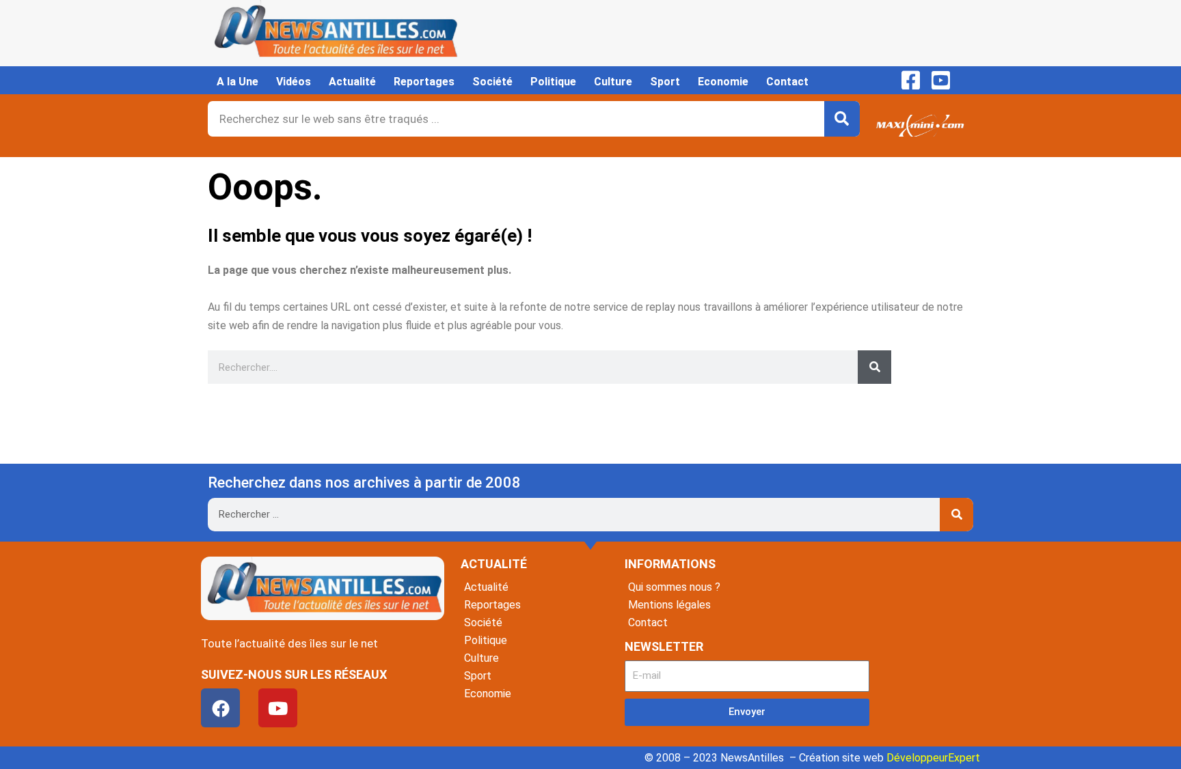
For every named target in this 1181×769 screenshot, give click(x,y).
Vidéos (293, 81)
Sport (665, 81)
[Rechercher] (842, 119)
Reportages (424, 81)
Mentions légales (669, 604)
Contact (787, 81)
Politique (553, 81)
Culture (613, 81)
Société (492, 81)
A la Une (237, 81)
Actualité (352, 81)
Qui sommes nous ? (674, 587)
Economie (723, 81)
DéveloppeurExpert (933, 757)
